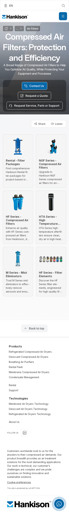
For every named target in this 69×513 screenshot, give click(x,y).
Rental (12, 385)
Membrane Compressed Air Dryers (29, 372)
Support (13, 390)
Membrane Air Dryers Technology (28, 403)
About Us (14, 421)
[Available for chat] (59, 504)
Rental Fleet (16, 367)
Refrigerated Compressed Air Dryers (30, 351)
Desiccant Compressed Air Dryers (28, 356)
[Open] (63, 16)
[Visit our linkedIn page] (24, 432)
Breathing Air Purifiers (21, 361)
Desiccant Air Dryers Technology (28, 408)
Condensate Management (24, 377)
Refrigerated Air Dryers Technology (30, 414)
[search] (63, 6)
